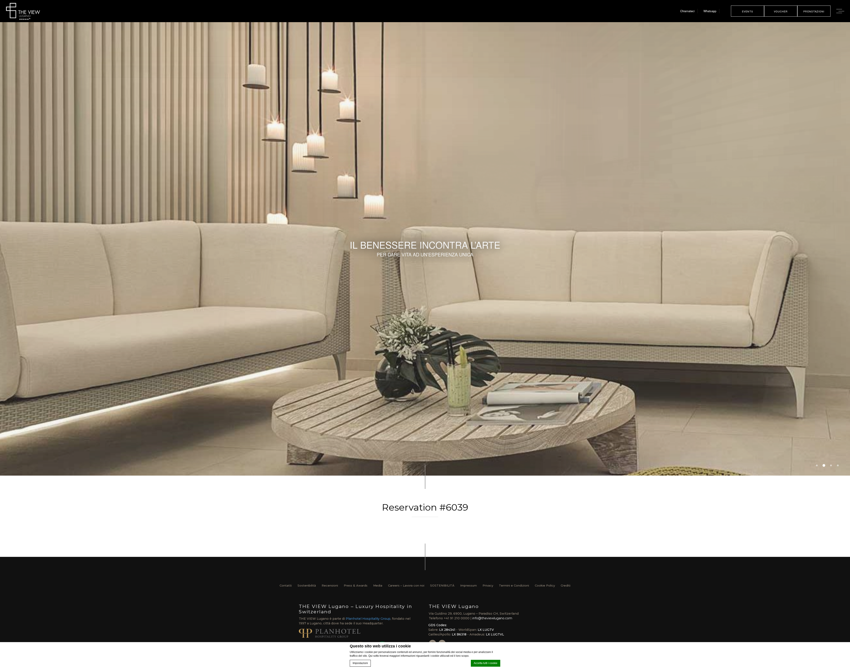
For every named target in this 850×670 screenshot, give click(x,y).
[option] (425, 249)
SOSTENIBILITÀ (442, 585)
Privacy (488, 585)
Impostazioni (360, 663)
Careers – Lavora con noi (406, 585)
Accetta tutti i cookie (485, 663)
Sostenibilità (307, 585)
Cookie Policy (545, 585)
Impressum (468, 585)
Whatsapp (709, 11)
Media (377, 585)
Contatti (286, 585)
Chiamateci (687, 11)
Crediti (565, 585)
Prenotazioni (813, 11)
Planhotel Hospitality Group (368, 619)
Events (747, 11)
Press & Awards (355, 585)
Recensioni (330, 585)
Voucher (781, 11)
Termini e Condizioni (514, 585)
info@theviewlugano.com (492, 618)
